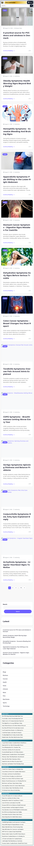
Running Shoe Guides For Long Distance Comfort (12, 800)
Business (5, 675)
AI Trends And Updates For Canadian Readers (12, 838)
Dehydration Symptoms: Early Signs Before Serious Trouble (17, 275)
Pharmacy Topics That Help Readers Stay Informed (13, 756)
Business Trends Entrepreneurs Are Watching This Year (14, 781)
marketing (17, 76)
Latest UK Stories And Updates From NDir (11, 802)
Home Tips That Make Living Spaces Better (11, 759)
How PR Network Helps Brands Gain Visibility (12, 812)
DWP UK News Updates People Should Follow (12, 831)
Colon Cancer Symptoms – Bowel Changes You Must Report (17, 323)
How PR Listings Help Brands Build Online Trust (12, 716)
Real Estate (6, 699)
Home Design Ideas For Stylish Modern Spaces (12, 816)
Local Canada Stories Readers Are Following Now (12, 730)
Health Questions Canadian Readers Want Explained (13, 754)
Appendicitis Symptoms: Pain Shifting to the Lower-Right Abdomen (17, 179)
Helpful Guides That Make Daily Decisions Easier (12, 737)
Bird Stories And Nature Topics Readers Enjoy (12, 783)
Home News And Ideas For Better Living (10, 798)
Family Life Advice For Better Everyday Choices (12, 761)
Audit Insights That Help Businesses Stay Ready (12, 841)
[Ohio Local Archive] (2, 2)
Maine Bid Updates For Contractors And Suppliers (13, 829)
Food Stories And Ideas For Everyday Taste (11, 749)
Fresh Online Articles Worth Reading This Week (12, 718)
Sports (5, 702)
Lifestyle (5, 689)
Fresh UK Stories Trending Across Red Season (12, 776)
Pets (4, 696)
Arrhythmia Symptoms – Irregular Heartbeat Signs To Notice (16, 564)
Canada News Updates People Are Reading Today (12, 769)
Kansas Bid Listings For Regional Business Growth (12, 824)
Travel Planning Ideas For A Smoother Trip (11, 747)
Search (5, 604)
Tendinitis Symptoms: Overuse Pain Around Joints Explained (17, 371)
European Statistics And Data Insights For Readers (13, 807)
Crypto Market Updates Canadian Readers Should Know (14, 742)
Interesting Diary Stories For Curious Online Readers (13, 785)
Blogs (4, 672)
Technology (6, 706)
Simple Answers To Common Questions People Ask (13, 721)
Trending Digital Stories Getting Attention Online (12, 735)
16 (21, 588)
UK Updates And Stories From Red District (11, 774)
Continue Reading (8, 50)
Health (4, 58)
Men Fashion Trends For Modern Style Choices (12, 814)
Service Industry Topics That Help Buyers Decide (12, 788)
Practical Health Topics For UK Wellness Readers (12, 752)
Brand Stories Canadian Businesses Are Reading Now (13, 836)
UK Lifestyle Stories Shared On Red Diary (11, 790)
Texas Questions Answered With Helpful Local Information (14, 809)
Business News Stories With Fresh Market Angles (12, 778)
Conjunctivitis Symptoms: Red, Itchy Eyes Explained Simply (17, 516)
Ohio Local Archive (10, 2)
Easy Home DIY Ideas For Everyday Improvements (13, 728)
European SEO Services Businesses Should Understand (14, 805)
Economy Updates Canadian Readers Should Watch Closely (14, 843)
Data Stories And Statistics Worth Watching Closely (13, 763)
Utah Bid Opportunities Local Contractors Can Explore (13, 822)
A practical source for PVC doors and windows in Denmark (16, 35)
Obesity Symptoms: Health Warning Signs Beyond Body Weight (17, 83)
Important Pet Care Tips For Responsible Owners (12, 745)
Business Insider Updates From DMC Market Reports (13, 834)
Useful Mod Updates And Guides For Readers (12, 732)
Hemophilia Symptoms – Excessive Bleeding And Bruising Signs (17, 131)
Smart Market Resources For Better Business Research (14, 725)
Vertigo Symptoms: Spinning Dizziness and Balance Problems (17, 467)
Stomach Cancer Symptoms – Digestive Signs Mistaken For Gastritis (16, 227)
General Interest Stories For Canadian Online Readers (13, 771)
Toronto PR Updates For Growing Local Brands (12, 795)
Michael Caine (18, 28)
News (4, 692)
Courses (5, 679)
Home (4, 10)
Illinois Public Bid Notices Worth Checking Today (12, 827)
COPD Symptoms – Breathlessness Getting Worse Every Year (17, 419)
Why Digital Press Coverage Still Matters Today (12, 723)
